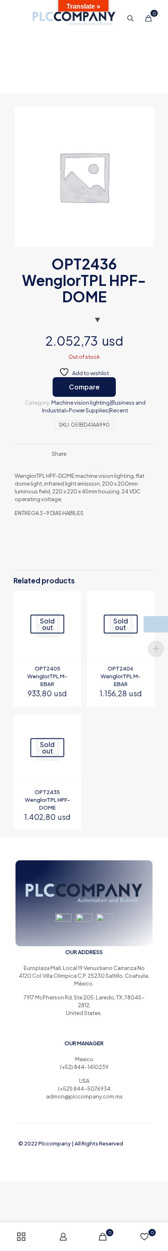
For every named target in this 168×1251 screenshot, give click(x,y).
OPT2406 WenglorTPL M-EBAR (121, 676)
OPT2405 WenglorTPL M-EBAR (47, 676)
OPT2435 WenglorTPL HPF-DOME (47, 800)
